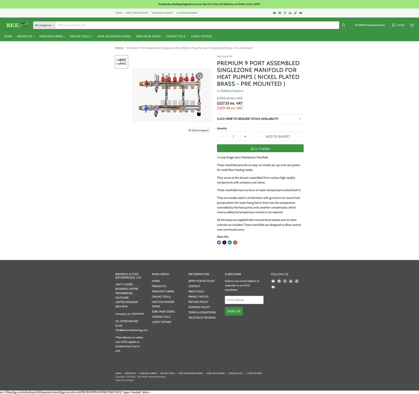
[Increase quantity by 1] (245, 136)
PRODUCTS (25, 36)
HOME (118, 13)
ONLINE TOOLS (80, 36)
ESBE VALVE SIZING (148, 36)
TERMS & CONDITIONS (202, 312)
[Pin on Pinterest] (235, 242)
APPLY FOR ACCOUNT (136, 13)
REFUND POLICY (198, 302)
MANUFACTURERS (51, 36)
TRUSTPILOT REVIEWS (202, 317)
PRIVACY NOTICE (198, 296)
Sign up (234, 311)
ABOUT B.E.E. (196, 291)
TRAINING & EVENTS (162, 13)
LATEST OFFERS (201, 36)
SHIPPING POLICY (199, 307)
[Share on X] (224, 242)
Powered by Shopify (124, 380)
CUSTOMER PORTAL (187, 13)
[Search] (343, 25)
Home (119, 48)
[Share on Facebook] (219, 242)
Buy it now (260, 149)
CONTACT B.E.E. (176, 36)
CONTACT (194, 286)
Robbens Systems (232, 91)
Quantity (222, 128)
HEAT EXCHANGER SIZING (114, 36)
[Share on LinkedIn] (230, 242)
